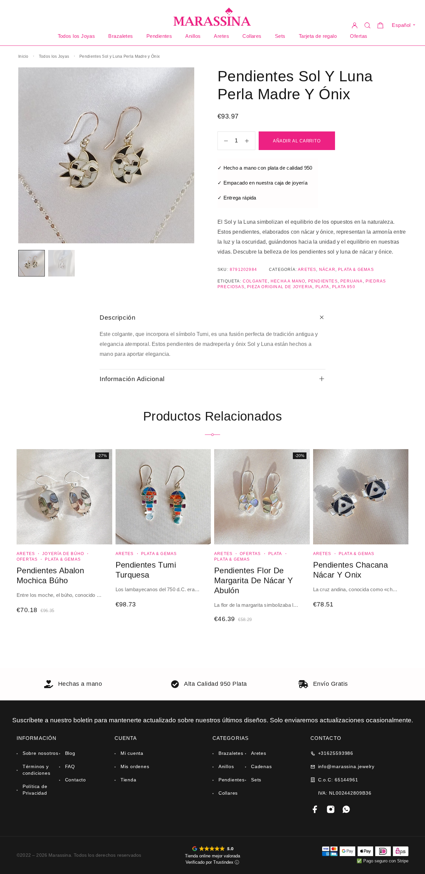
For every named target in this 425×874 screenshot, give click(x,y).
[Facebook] (315, 810)
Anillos (191, 36)
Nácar (324, 270)
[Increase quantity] (250, 141)
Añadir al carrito (297, 141)
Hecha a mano (286, 281)
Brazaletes (122, 36)
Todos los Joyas (79, 36)
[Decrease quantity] (223, 141)
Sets (277, 36)
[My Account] (355, 25)
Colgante (254, 281)
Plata (271, 554)
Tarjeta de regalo (315, 36)
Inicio (23, 56)
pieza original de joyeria (275, 287)
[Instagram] (331, 810)
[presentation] (59, 596)
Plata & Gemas (352, 270)
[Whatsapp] (346, 810)
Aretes (219, 36)
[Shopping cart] (381, 26)
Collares (249, 36)
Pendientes (159, 36)
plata (315, 287)
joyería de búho (60, 554)
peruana (348, 281)
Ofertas (356, 36)
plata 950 (336, 287)
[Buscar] (368, 25)
